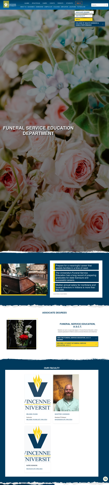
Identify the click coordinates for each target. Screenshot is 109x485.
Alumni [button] (27, 3)
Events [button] (53, 3)
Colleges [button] (56, 7)
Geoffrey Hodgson (62, 414)
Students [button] (70, 3)
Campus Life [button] (48, 7)
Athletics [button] (36, 3)
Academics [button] (31, 7)
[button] (8, 4)
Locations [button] (72, 7)
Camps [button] (45, 3)
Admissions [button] (40, 7)
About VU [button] (23, 7)
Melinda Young (32, 414)
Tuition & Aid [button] (81, 7)
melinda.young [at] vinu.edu (36, 419)
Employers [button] (65, 7)
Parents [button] (61, 3)
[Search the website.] (106, 5)
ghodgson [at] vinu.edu (63, 419)
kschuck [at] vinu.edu (34, 469)
